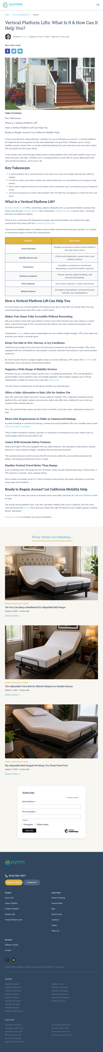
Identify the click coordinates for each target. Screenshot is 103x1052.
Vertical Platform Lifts (13, 920)
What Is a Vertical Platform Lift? (21, 123)
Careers (54, 925)
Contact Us (31, 882)
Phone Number (29, 812)
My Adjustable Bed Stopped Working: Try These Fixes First (36, 765)
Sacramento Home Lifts (61, 1031)
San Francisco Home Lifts (62, 1035)
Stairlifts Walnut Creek (14, 1011)
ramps (20, 333)
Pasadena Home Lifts (60, 1028)
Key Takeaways (13, 118)
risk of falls (88, 359)
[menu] (98, 5)
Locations (55, 920)
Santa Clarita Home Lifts (14, 1041)
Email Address (29, 801)
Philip (24, 37)
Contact (8, 950)
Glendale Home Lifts (13, 1025)
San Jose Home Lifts (13, 1038)
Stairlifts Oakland (12, 997)
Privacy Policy (59, 967)
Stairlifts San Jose (59, 1001)
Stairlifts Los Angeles (60, 991)
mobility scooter (63, 211)
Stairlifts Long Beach (60, 987)
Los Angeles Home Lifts (61, 1025)
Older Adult (42, 824)
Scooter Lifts (10, 914)
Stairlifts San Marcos (13, 1001)
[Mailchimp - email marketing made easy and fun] (71, 833)
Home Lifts (9, 898)
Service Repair (57, 903)
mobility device (30, 211)
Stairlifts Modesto (12, 994)
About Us (55, 931)
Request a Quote (14, 882)
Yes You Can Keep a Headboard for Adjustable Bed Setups (35, 607)
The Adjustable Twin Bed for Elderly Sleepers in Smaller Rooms (39, 686)
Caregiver (28, 824)
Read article (11, 615)
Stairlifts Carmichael (13, 991)
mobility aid (53, 380)
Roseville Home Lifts (13, 1035)
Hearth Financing (58, 898)
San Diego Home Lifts (13, 1031)
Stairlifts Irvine (57, 984)
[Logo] (51, 5)
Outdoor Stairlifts (12, 909)
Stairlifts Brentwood (13, 987)
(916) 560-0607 (17, 875)
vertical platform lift (16, 207)
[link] (7, 960)
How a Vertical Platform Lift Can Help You (26, 127)
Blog (7, 15)
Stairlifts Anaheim (12, 984)
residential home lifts (45, 223)
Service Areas (57, 914)
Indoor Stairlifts (11, 903)
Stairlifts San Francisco (60, 997)
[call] (90, 5)
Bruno (26, 507)
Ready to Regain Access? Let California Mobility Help (32, 132)
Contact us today (12, 517)
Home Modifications (21, 15)
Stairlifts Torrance (12, 1007)
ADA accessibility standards (17, 426)
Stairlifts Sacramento (60, 994)
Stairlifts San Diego (12, 1004)
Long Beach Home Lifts (14, 1028)
